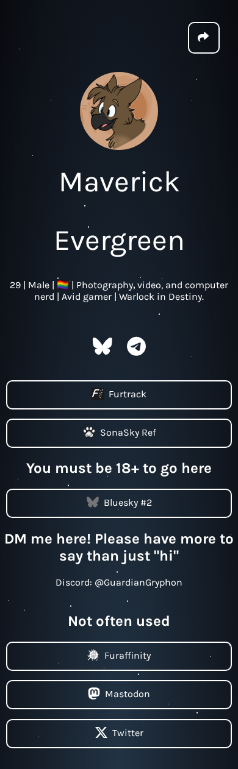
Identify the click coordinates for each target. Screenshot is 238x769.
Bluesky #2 (128, 502)
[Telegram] (136, 350)
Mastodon (127, 694)
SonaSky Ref (128, 432)
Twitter (127, 732)
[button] (204, 38)
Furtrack (127, 393)
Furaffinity (127, 655)
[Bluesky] (102, 350)
